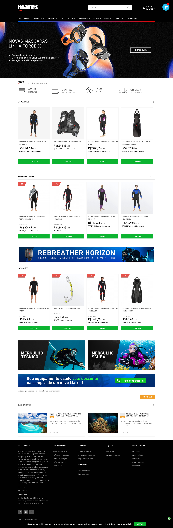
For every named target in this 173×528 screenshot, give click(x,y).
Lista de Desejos (138, 462)
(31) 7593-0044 (84, 474)
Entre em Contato (84, 471)
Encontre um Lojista (113, 455)
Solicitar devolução (84, 451)
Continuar (147, 397)
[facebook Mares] (31, 512)
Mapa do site (57, 466)
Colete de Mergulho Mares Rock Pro (67, 142)
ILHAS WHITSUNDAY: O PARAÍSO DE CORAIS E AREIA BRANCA (68, 415)
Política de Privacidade (61, 455)
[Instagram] (20, 512)
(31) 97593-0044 (23, 490)
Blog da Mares (24, 405)
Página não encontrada (39, 83)
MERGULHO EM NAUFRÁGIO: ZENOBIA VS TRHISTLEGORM (137, 415)
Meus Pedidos (137, 455)
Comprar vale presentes (86, 455)
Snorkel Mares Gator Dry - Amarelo (67, 308)
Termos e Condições (60, 459)
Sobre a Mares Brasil (60, 451)
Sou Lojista (110, 451)
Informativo (136, 466)
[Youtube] (26, 512)
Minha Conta (136, 451)
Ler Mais (53, 432)
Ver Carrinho (136, 459)
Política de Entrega (59, 462)
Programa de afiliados (86, 459)
